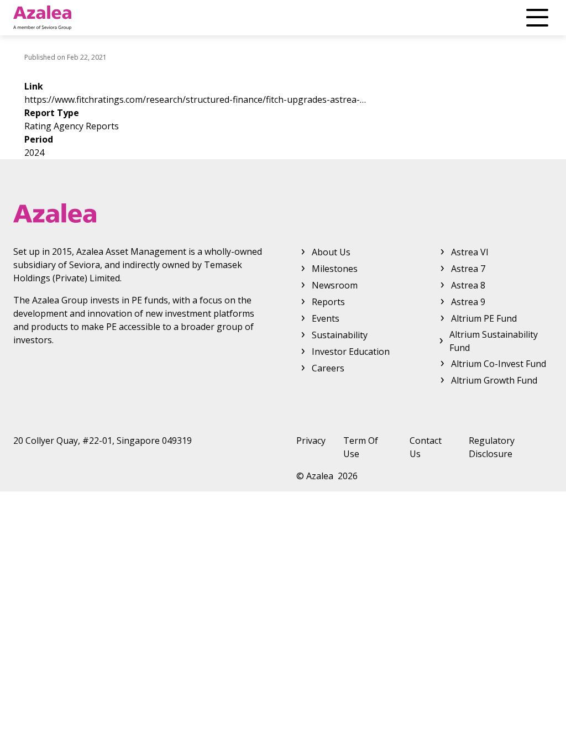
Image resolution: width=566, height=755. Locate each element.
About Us (331, 252)
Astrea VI (470, 252)
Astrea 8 (468, 285)
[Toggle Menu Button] (537, 17)
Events (325, 318)
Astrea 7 (468, 269)
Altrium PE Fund (484, 318)
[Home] (42, 18)
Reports (328, 302)
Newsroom (335, 285)
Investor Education (351, 351)
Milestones (335, 269)
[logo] (283, 213)
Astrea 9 (468, 302)
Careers (328, 368)
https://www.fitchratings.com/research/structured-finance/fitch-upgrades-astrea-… (195, 99)
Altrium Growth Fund (494, 380)
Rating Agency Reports (71, 126)
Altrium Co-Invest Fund (498, 364)
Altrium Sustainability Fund (493, 341)
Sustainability (340, 335)
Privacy (311, 440)
